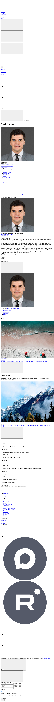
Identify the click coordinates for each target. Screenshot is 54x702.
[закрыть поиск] (12, 36)
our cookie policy (46, 658)
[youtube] (13, 108)
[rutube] (25, 623)
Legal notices (3, 520)
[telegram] (13, 97)
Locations (3, 13)
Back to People (25, 194)
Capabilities (3, 14)
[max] (25, 580)
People (2, 15)
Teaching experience (8, 177)
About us (3, 12)
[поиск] (12, 48)
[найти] (12, 24)
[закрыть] (1, 68)
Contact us (3, 523)
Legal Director (6, 182)
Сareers (2, 521)
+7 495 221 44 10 (5, 167)
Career (4, 176)
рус (2, 18)
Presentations (6, 174)
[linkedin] (13, 86)
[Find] (12, 115)
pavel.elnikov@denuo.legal (7, 164)
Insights (2, 17)
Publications (6, 173)
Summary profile (7, 172)
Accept (2, 669)
